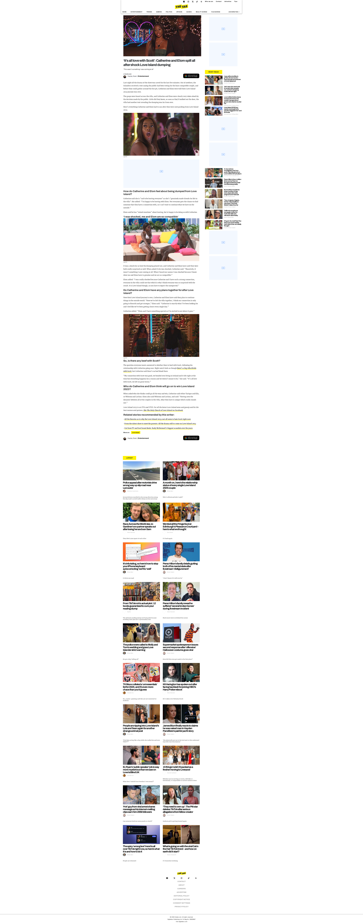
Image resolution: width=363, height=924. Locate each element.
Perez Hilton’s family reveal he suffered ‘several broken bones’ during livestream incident (178, 606)
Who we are (209, 1)
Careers (181, 889)
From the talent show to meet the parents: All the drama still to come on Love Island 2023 (160, 424)
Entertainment (136, 12)
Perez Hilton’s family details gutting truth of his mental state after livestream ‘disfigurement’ (180, 566)
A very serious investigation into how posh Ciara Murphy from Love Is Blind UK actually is (232, 171)
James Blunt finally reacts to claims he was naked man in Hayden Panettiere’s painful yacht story (180, 728)
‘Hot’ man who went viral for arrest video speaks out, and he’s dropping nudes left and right (232, 89)
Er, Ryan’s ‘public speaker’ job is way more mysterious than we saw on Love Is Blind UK (141, 770)
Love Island (135, 432)
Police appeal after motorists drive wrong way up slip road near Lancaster (140, 485)
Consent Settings (181, 903)
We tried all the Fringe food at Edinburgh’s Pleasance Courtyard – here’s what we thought (180, 527)
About (181, 885)
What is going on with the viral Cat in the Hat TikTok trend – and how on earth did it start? (180, 849)
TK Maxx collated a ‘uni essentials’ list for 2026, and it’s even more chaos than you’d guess (140, 687)
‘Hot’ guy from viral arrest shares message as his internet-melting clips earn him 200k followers (139, 809)
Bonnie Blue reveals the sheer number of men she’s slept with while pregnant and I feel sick (231, 192)
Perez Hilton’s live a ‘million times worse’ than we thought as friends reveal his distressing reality (232, 182)
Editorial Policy (181, 896)
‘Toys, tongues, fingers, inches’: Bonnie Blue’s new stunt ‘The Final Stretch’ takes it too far (231, 202)
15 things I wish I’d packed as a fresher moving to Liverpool (178, 768)
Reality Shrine (201, 12)
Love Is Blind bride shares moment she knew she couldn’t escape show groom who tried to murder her (232, 100)
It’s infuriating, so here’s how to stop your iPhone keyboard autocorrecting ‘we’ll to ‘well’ (140, 566)
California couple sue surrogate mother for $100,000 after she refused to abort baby (231, 213)
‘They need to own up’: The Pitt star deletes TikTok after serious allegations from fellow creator (180, 809)
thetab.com (178, 917)
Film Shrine (215, 12)
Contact (219, 1)
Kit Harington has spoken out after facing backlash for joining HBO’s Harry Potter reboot (180, 687)
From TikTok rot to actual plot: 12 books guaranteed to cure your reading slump (139, 606)
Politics (169, 12)
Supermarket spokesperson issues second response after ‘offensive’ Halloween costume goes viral (180, 647)
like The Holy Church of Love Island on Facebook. (163, 410)
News (124, 12)
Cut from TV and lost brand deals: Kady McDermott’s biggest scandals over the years (158, 428)
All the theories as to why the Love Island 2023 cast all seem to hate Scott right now (157, 419)
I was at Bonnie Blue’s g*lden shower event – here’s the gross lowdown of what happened (232, 78)
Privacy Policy (181, 907)
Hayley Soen (132, 76)
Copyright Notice (181, 899)
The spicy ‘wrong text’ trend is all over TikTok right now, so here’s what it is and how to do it (141, 849)
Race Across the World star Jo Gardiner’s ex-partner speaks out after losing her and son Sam (139, 527)
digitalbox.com (183, 921)
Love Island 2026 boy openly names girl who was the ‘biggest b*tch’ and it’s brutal (233, 110)
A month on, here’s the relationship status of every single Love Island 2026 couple (180, 485)
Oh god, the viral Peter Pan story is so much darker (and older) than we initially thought (232, 223)
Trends (149, 12)
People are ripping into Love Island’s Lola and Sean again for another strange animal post (141, 728)
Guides (189, 12)
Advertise (227, 1)
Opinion (179, 12)
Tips (235, 1)
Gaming (159, 12)
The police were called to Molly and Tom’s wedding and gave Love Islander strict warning (140, 647)
